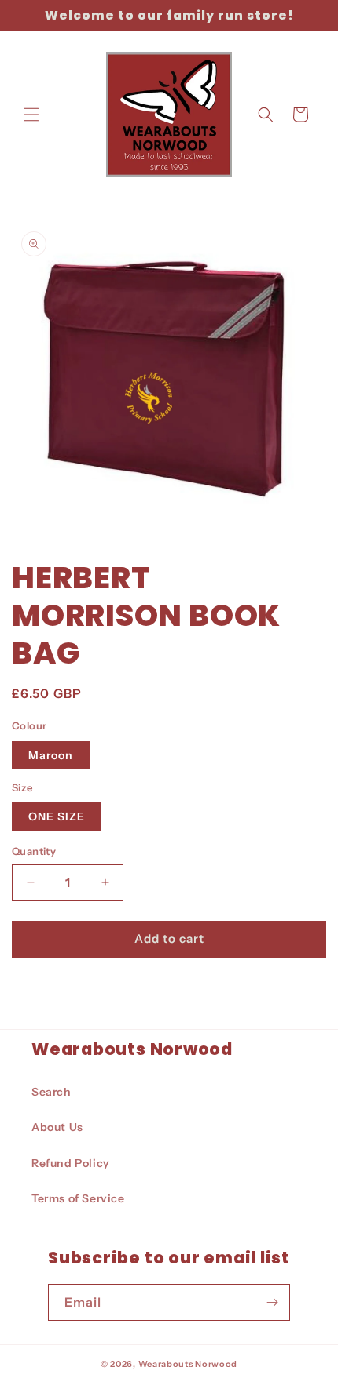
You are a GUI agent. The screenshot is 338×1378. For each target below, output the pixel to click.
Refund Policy (70, 1163)
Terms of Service (78, 1198)
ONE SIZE (56, 816)
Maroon (50, 755)
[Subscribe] (272, 1302)
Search (51, 1092)
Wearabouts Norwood (188, 1363)
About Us (57, 1127)
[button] (31, 114)
